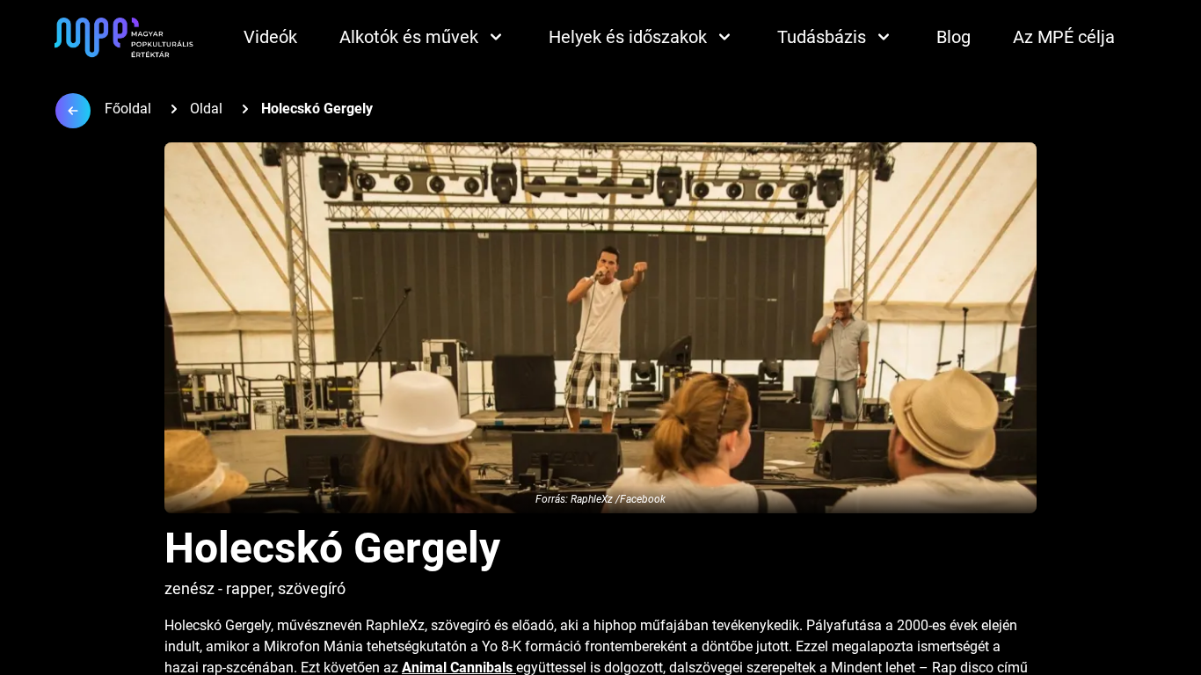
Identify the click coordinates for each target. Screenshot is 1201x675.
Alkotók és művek (408, 36)
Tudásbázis (821, 36)
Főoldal (128, 108)
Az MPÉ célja (1064, 36)
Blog (953, 36)
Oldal (206, 108)
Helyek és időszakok (628, 36)
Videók (270, 36)
